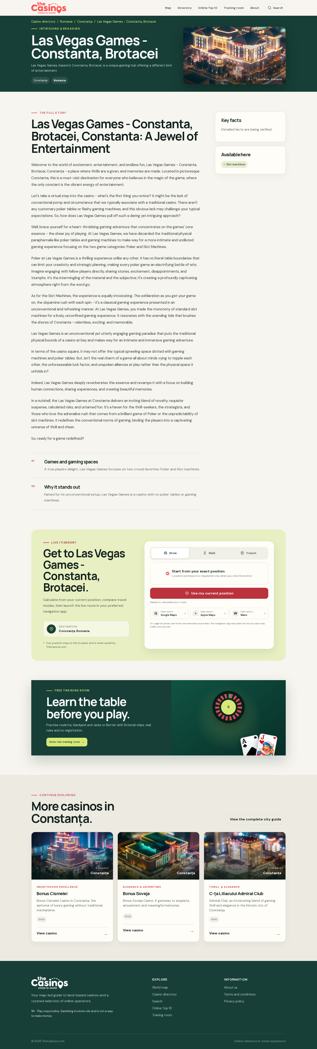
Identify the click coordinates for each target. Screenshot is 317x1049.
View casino (72, 934)
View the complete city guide (255, 819)
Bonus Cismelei (52, 893)
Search (278, 8)
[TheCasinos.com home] (48, 8)
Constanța (85, 22)
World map (160, 987)
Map (168, 8)
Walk (212, 553)
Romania (66, 22)
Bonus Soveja (136, 893)
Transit (251, 553)
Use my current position (212, 593)
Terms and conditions (240, 994)
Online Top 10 (207, 8)
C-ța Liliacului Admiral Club (236, 893)
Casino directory (43, 22)
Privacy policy (234, 1001)
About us (230, 987)
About (254, 8)
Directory (185, 8)
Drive (173, 553)
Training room (234, 8)
